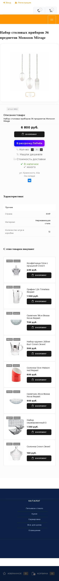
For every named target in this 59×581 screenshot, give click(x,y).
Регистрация (24, 2)
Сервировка (34, 519)
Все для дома (34, 525)
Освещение (34, 530)
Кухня (34, 514)
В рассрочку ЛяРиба (29, 143)
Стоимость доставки (31, 159)
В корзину (31, 134)
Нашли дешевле (31, 154)
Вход (8, 2)
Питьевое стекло (34, 508)
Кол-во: (24, 149)
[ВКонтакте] (29, 180)
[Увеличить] (29, 71)
